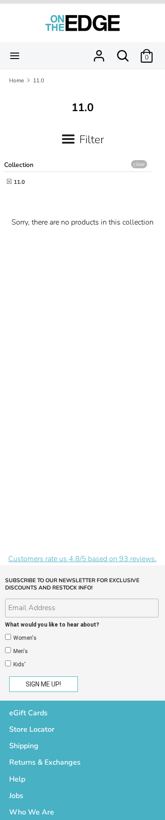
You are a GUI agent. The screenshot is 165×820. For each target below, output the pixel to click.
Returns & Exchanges (45, 762)
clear (139, 164)
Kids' (19, 664)
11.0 (18, 182)
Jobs (16, 796)
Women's (25, 638)
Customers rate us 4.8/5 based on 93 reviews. (82, 559)
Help (17, 779)
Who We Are (31, 812)
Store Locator (32, 729)
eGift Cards (28, 713)
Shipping (23, 746)
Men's (20, 651)
